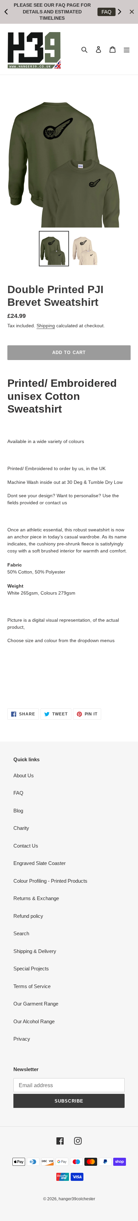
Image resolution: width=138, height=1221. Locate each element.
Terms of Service (32, 986)
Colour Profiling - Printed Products (50, 881)
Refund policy (28, 916)
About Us (23, 775)
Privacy (21, 1039)
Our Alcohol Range (34, 1021)
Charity (21, 828)
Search (21, 933)
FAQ (106, 12)
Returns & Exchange (36, 898)
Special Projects (31, 968)
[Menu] (127, 49)
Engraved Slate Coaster (39, 863)
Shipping (46, 325)
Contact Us (25, 846)
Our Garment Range (35, 1004)
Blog (18, 810)
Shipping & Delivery (34, 951)
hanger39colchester (77, 1199)
